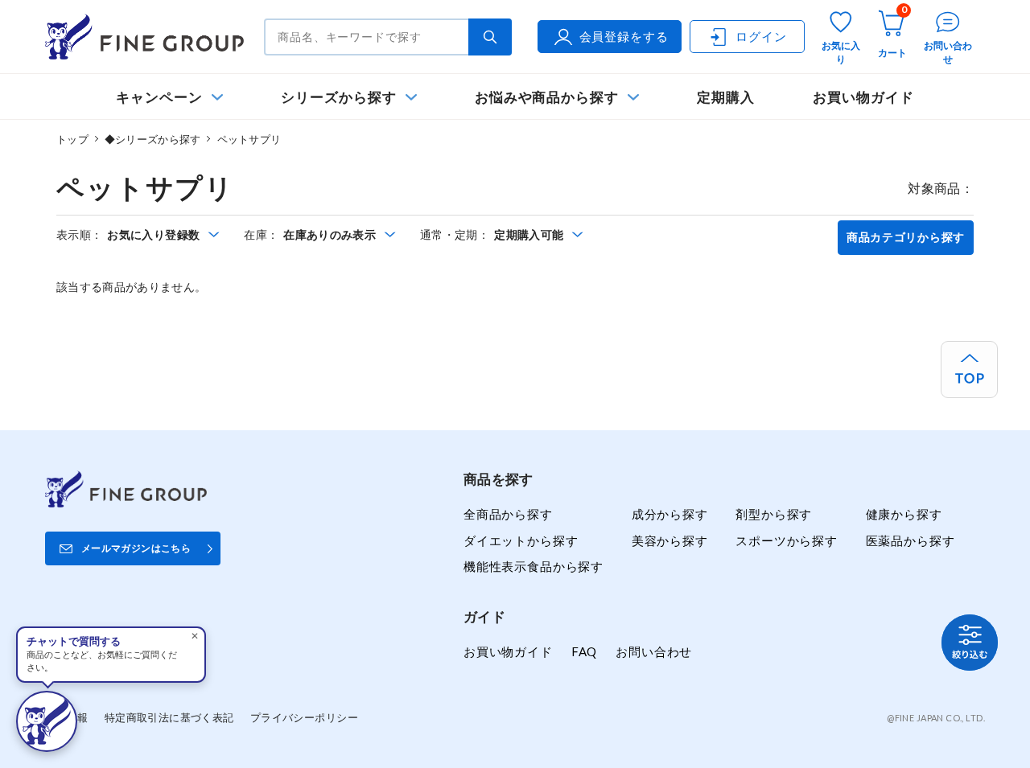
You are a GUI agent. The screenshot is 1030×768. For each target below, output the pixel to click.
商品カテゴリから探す (906, 237)
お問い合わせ (654, 651)
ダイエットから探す (521, 540)
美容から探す (670, 540)
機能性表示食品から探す (534, 566)
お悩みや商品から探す (547, 96)
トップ (72, 139)
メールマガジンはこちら (136, 548)
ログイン (760, 36)
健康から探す (904, 514)
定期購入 (726, 96)
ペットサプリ (249, 139)
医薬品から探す (910, 540)
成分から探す (670, 514)
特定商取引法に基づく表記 (169, 717)
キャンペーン (159, 96)
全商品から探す (508, 514)
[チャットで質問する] (46, 721)
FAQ (584, 651)
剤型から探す (773, 514)
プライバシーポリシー (304, 717)
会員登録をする (624, 36)
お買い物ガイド (863, 96)
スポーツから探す (786, 540)
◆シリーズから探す (152, 139)
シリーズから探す (338, 96)
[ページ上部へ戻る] (969, 369)
